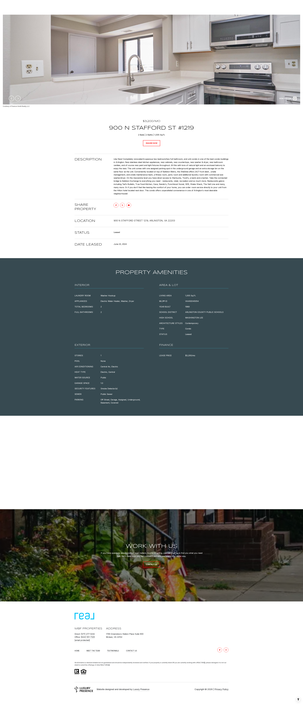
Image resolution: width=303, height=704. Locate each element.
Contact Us (131, 651)
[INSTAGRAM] (226, 650)
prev (11, 98)
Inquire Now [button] (151, 143)
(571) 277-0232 (88, 634)
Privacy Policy (221, 689)
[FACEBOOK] (219, 650)
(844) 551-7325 (88, 637)
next (18, 98)
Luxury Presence (141, 689)
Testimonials (113, 651)
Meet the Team (93, 651)
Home (77, 651)
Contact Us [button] (151, 564)
